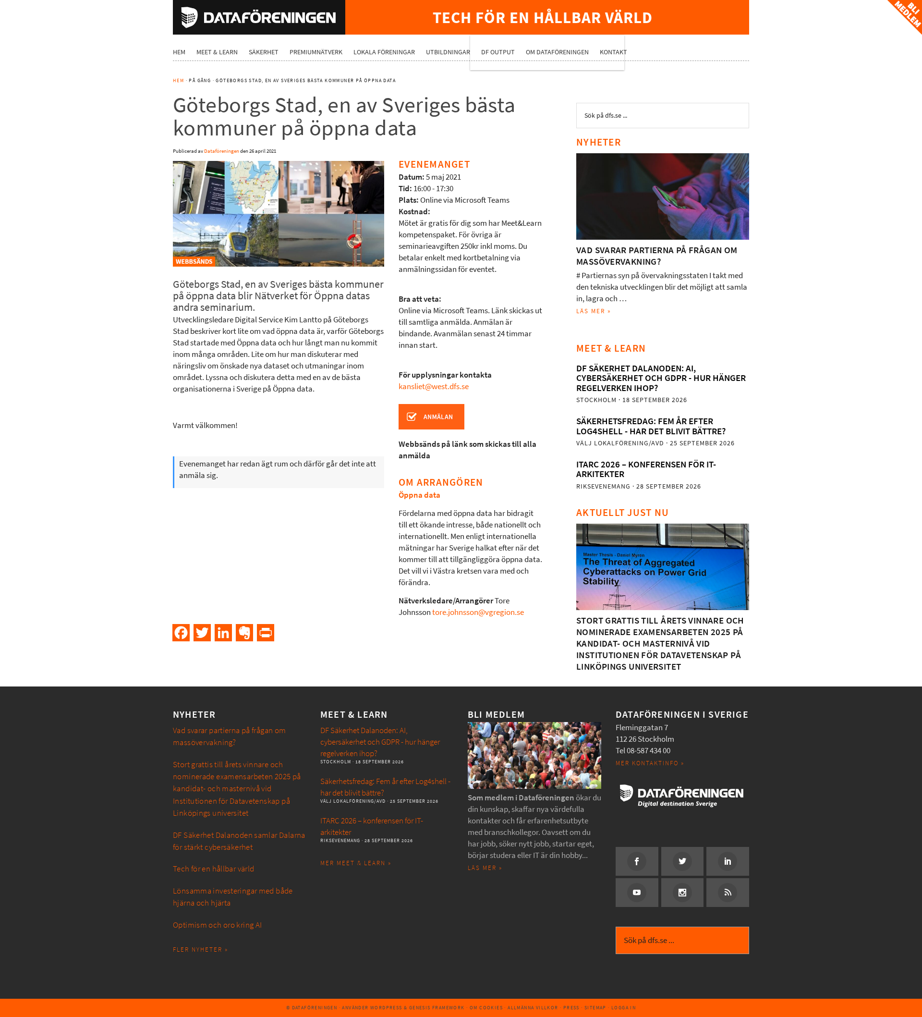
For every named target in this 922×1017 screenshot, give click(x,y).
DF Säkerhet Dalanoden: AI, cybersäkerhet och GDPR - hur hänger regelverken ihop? (661, 378)
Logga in (623, 1008)
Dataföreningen (259, 17)
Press (571, 1008)
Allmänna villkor (533, 1008)
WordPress (386, 1008)
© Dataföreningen (311, 1008)
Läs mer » (593, 311)
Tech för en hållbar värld (214, 868)
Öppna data (419, 495)
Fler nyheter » (200, 949)
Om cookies (486, 1008)
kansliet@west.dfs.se (434, 386)
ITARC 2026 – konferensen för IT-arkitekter (646, 469)
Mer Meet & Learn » (355, 863)
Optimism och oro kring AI (217, 925)
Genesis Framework (437, 1008)
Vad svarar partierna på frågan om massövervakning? (657, 256)
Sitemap (595, 1008)
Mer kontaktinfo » (650, 763)
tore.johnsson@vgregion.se (478, 612)
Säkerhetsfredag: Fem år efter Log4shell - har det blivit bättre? (651, 426)
